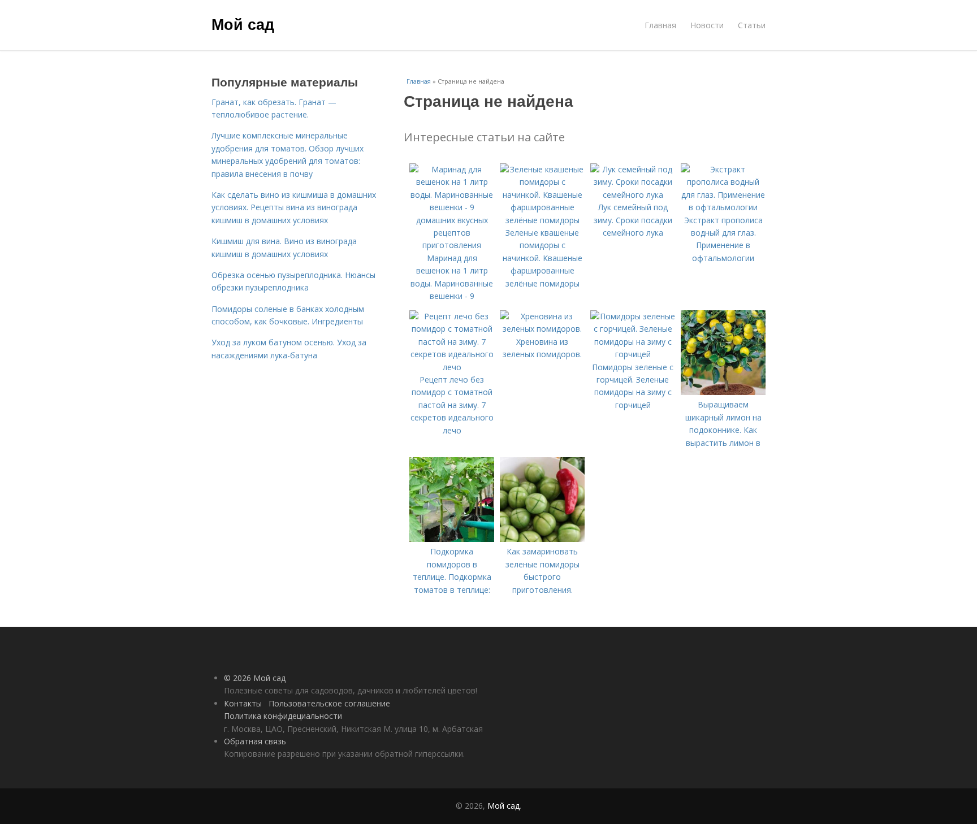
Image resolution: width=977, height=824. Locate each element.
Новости (707, 25)
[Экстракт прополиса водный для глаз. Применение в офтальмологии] (723, 207)
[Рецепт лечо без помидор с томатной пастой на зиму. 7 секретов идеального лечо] (451, 367)
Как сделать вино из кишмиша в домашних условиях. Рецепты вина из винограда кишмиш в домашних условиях (293, 207)
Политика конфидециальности (283, 715)
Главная (660, 25)
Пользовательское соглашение (329, 703)
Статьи (752, 25)
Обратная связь (255, 741)
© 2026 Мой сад (255, 678)
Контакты (243, 703)
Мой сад (242, 23)
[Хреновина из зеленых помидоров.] (542, 328)
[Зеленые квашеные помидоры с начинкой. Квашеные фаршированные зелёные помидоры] (542, 220)
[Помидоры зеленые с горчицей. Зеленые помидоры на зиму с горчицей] (632, 354)
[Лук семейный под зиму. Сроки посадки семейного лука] (632, 194)
